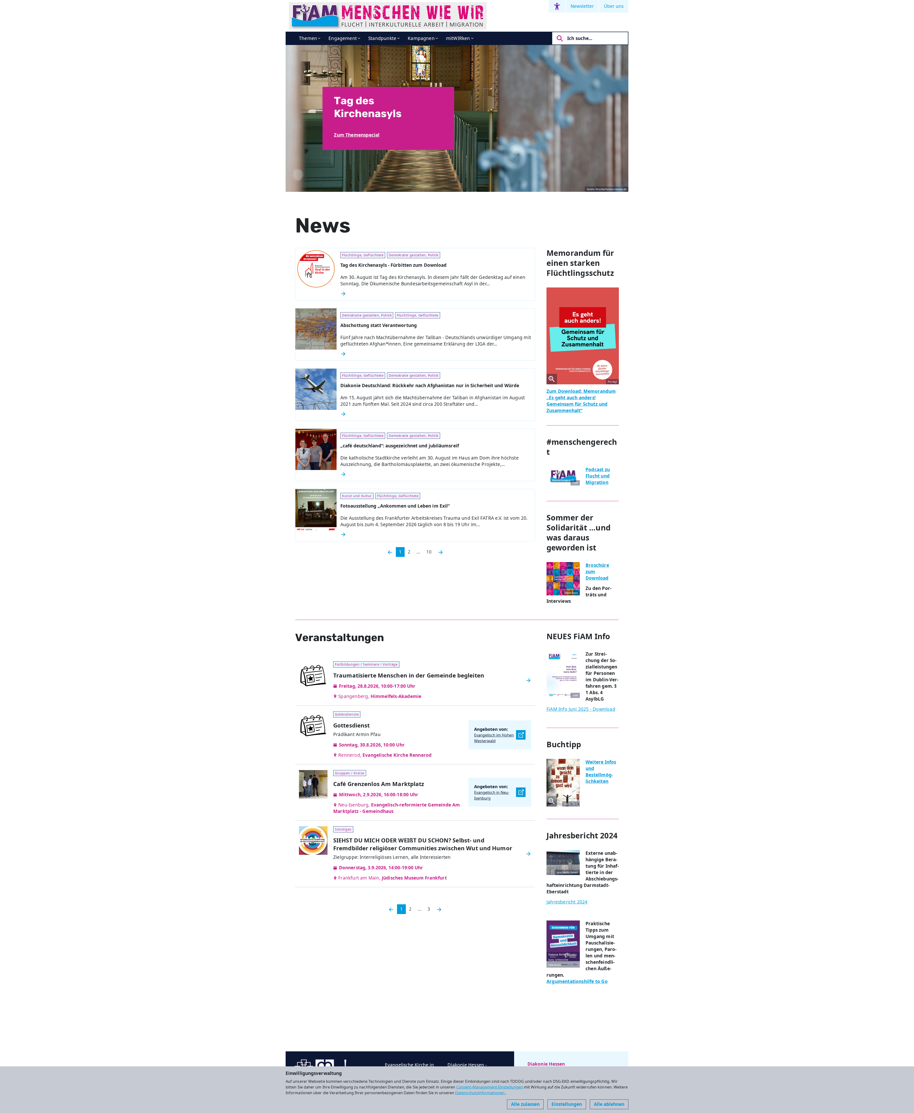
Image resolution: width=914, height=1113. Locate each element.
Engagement (342, 38)
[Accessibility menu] (557, 6)
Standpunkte (382, 38)
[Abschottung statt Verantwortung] (435, 354)
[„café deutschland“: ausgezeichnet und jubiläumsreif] (435, 474)
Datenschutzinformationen (480, 1092)
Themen (308, 38)
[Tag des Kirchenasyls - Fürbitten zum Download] (435, 294)
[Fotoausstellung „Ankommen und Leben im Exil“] (435, 534)
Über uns (614, 6)
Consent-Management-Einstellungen (490, 1087)
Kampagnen (421, 38)
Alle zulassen (525, 1104)
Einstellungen (566, 1104)
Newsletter (582, 6)
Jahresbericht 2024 (566, 902)
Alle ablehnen (609, 1104)
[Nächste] (441, 552)
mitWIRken (458, 38)
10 (429, 552)
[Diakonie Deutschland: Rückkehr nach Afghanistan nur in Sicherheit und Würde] (435, 414)
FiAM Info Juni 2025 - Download (580, 709)
